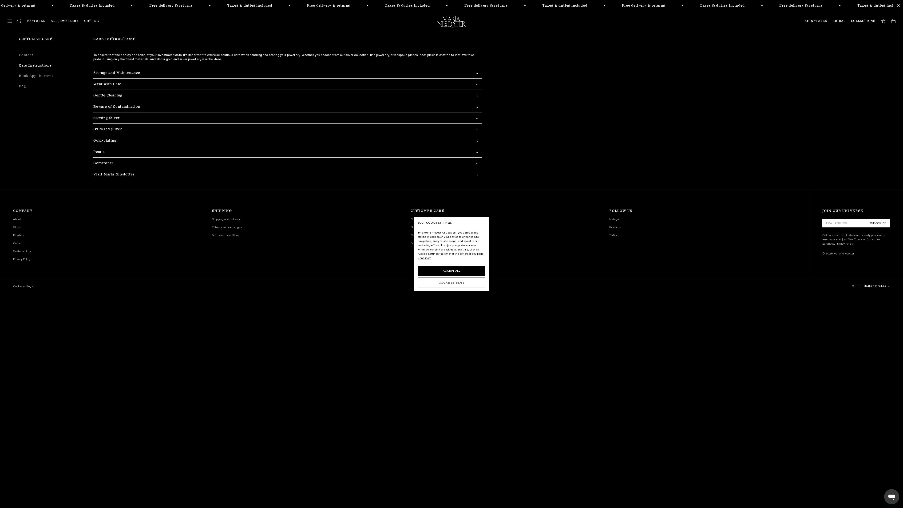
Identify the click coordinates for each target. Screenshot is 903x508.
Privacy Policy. (844, 243)
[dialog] (451, 254)
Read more (424, 258)
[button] (287, 72)
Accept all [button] (451, 270)
